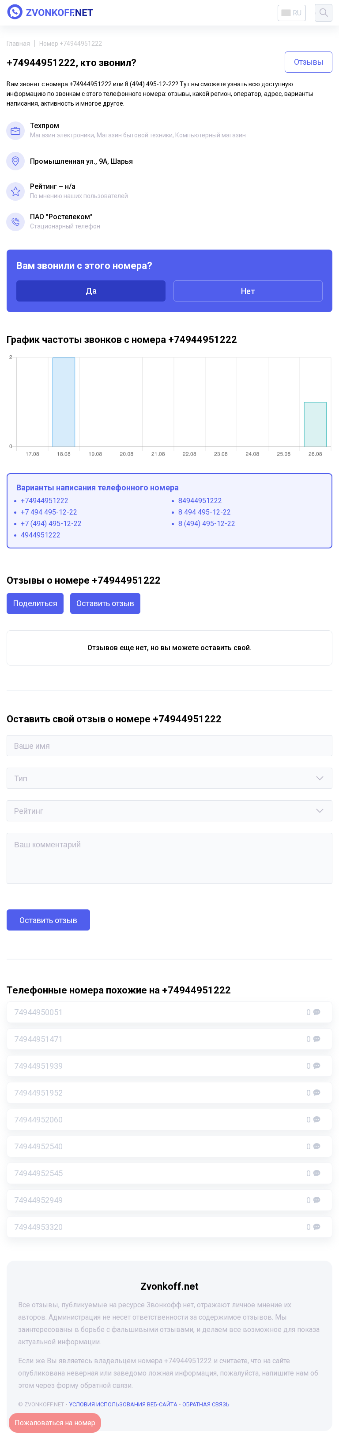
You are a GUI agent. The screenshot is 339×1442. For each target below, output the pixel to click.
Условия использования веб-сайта (123, 1404)
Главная (18, 43)
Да (91, 290)
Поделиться (35, 603)
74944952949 (162, 1200)
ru (297, 13)
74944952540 (162, 1146)
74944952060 (162, 1119)
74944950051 (162, 1012)
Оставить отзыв (105, 603)
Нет (248, 291)
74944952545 (162, 1173)
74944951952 (162, 1092)
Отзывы (309, 61)
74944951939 (162, 1065)
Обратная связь (206, 1404)
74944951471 (162, 1039)
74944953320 (162, 1227)
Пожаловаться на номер (55, 1423)
